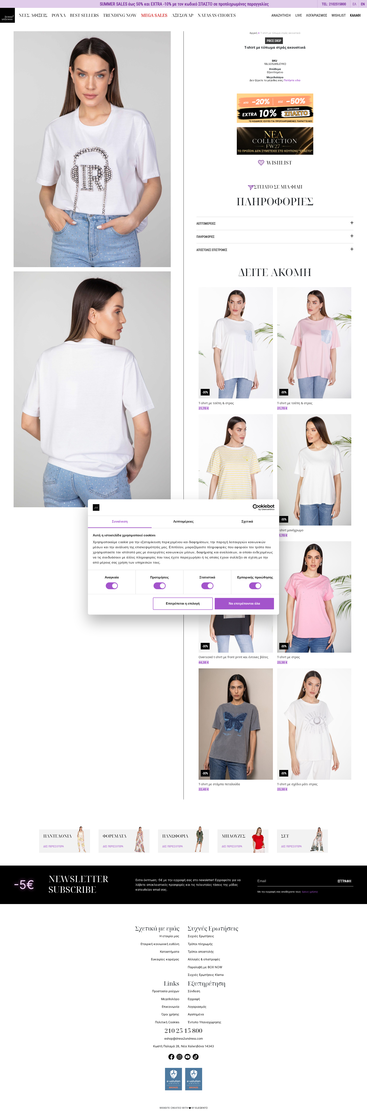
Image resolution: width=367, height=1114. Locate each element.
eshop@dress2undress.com (183, 1038)
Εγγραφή (194, 999)
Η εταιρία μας (169, 936)
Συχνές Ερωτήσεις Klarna (206, 975)
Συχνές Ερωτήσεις (201, 936)
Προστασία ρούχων (165, 991)
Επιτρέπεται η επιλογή (183, 603)
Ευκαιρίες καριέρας (165, 959)
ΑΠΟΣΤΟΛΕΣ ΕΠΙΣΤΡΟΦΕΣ (211, 250)
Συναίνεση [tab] (120, 521)
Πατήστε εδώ (292, 80)
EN (363, 3)
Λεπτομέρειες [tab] (183, 521)
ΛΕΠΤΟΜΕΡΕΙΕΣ (206, 223)
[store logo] (7, 15)
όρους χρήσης (310, 891)
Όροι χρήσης (170, 1014)
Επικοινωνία (170, 1006)
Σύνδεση (194, 991)
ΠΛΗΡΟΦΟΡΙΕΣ (205, 237)
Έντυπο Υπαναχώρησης (204, 1022)
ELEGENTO (201, 1107)
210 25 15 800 (183, 1031)
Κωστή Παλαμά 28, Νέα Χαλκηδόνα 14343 (183, 1046)
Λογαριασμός (197, 1006)
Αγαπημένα (196, 1014)
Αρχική (253, 32)
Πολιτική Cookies (167, 1022)
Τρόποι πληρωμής (200, 944)
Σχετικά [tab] (247, 521)
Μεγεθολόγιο (170, 999)
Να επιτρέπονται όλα (244, 603)
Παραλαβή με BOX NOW (205, 967)
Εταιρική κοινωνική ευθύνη (160, 944)
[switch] (160, 588)
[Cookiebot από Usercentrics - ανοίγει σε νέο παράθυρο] (255, 507)
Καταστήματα (169, 951)
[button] (354, 4)
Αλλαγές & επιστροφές (204, 959)
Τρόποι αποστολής (201, 951)
